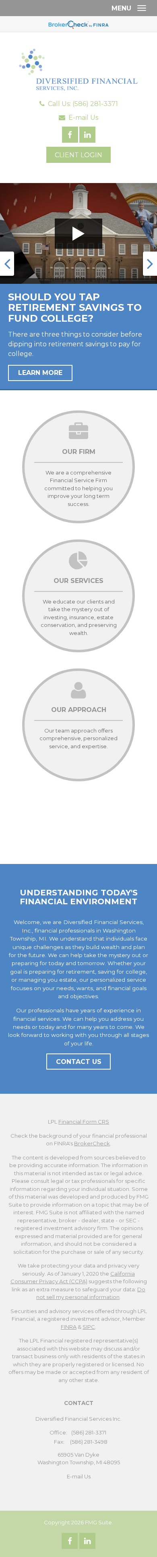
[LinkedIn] (87, 1541)
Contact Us (78, 1062)
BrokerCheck (92, 1143)
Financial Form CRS (83, 1121)
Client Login (78, 155)
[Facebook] (70, 1541)
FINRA (68, 1327)
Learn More (40, 373)
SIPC (89, 1327)
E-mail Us (83, 117)
